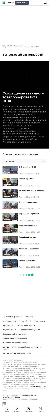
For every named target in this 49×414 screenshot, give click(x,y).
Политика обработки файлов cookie (17, 353)
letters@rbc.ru (40, 386)
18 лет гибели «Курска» (29, 249)
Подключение (8, 325)
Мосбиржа (26, 395)
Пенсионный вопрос (28, 260)
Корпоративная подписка (30, 329)
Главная (7, 412)
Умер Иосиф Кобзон (28, 225)
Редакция (29, 316)
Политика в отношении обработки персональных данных (22, 348)
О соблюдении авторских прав (15, 338)
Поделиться (40, 412)
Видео (11, 3)
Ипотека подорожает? (28, 202)
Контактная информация (12, 316)
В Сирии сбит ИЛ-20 (27, 167)
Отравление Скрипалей (29, 214)
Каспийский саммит (27, 237)
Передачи (12, 45)
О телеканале (39, 320)
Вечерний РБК (25, 320)
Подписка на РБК (9, 329)
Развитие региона (26, 179)
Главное (20, 45)
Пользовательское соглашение (15, 342)
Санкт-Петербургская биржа (19, 396)
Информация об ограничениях (15, 333)
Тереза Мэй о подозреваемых (32, 190)
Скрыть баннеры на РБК (26, 325)
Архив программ (9, 320)
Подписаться (28, 412)
